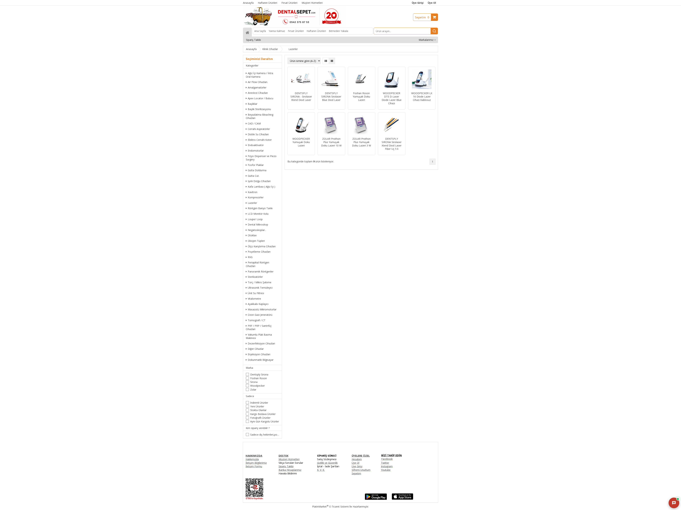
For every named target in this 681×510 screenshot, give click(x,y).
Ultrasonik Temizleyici (260, 287)
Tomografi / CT (256, 320)
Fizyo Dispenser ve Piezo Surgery (261, 157)
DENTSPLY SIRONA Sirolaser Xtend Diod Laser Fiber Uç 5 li (392, 144)
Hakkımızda (252, 459)
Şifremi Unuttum (361, 470)
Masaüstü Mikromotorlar (262, 309)
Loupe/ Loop (255, 219)
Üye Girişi (417, 2)
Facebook (387, 459)
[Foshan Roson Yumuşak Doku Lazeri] (361, 79)
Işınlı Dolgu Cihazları (259, 181)
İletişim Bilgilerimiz (256, 462)
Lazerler (252, 203)
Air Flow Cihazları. (258, 82)
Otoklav (252, 235)
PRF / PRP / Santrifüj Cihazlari (258, 327)
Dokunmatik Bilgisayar (260, 359)
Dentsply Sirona (259, 374)
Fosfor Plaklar (256, 165)
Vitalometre (254, 298)
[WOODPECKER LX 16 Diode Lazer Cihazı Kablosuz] (422, 79)
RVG (250, 257)
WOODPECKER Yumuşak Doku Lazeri (301, 142)
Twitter (385, 462)
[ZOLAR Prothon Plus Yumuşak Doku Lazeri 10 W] (331, 125)
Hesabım (357, 459)
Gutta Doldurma (257, 170)
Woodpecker (257, 385)
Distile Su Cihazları (258, 134)
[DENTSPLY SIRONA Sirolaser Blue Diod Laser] (331, 79)
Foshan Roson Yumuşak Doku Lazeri (361, 96)
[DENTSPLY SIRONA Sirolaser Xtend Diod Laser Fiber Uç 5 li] (392, 125)
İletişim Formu (254, 466)
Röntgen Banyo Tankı (260, 208)
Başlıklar (252, 103)
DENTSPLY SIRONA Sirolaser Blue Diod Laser (331, 96)
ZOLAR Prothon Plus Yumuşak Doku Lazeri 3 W (361, 142)
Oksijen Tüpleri (256, 241)
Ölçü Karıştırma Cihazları (262, 246)
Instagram (387, 466)
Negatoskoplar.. (257, 230)
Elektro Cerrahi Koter (260, 139)
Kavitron (252, 192)
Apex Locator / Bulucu (260, 98)
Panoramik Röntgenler (260, 271)
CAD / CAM (254, 123)
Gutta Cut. (253, 175)
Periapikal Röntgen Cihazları (257, 264)
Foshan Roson (258, 378)
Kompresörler (256, 197)
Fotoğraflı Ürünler (260, 417)
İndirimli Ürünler (259, 402)
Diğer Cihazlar (256, 348)
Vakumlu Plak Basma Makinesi (259, 336)
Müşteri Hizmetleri (289, 459)
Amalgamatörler (257, 87)
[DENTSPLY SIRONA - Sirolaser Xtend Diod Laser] (301, 79)
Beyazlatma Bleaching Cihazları (259, 116)
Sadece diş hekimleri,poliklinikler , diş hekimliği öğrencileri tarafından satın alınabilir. (264, 434)
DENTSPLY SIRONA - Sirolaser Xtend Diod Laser (301, 96)
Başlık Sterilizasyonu (259, 109)
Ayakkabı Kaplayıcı (258, 304)
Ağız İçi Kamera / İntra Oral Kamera (259, 74)
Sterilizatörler (255, 276)
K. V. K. (321, 470)
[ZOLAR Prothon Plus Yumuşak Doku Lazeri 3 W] (361, 125)
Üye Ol (432, 2)
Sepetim (422, 17)
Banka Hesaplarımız (290, 470)
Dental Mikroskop (258, 224)
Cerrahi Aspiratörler (259, 129)
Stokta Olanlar (258, 410)
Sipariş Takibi (286, 466)
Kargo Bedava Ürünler (263, 414)
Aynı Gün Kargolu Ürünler (264, 421)
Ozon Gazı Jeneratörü (260, 314)
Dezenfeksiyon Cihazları (261, 343)
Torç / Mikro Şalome (259, 282)
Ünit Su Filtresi (256, 293)
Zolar (253, 389)
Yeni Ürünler (257, 406)
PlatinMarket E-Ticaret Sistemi (330, 506)
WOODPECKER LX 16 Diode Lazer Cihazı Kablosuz (421, 96)
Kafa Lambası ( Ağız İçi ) (261, 186)
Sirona (254, 382)
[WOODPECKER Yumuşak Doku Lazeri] (301, 125)
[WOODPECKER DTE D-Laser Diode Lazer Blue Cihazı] (392, 79)
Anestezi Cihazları (258, 92)
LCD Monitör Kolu (258, 213)
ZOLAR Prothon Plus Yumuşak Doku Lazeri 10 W (331, 142)
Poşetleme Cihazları (259, 251)
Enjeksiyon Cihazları (259, 354)
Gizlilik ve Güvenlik (327, 462)
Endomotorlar (256, 150)
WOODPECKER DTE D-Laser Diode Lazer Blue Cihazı (392, 98)
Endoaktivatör (256, 145)
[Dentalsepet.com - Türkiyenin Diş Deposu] (295, 26)
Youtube (386, 470)
